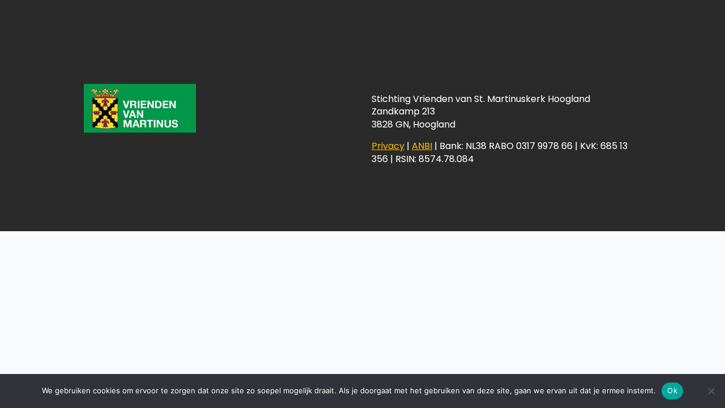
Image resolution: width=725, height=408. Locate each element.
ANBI (422, 145)
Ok (672, 390)
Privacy (388, 145)
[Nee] (711, 391)
